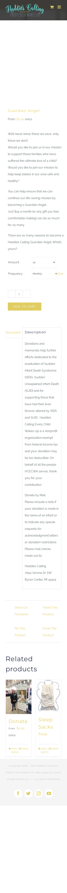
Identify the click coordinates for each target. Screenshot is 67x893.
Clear (60, 273)
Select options (14, 750)
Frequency (15, 273)
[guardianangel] (33, 61)
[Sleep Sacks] (48, 696)
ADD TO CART (24, 306)
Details (25, 748)
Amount (13, 262)
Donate (18, 721)
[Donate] (18, 697)
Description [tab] (13, 332)
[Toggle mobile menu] (59, 7)
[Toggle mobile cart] (52, 7)
